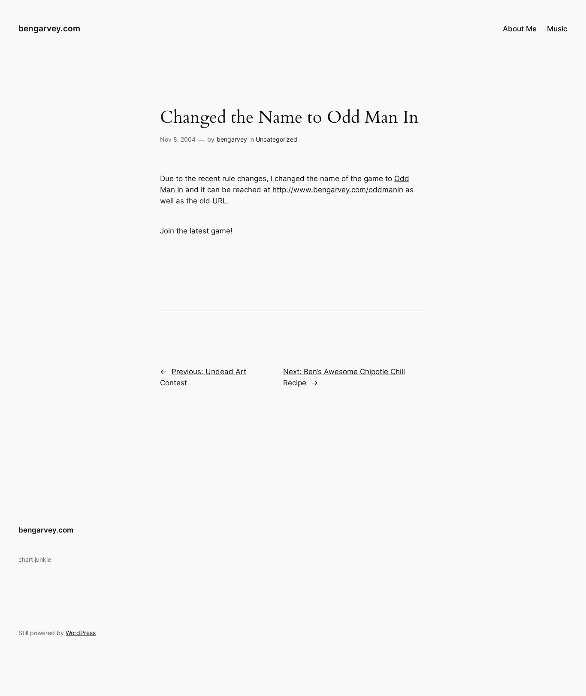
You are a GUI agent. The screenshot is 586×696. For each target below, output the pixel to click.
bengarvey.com (49, 28)
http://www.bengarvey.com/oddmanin (337, 189)
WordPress (81, 632)
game (220, 231)
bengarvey (232, 139)
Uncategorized (276, 139)
